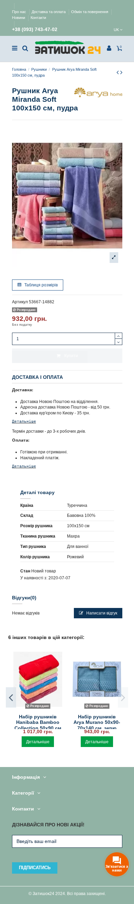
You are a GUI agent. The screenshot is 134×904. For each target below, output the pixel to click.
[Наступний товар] (121, 72)
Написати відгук (101, 613)
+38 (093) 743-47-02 (34, 29)
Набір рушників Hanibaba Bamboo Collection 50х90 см (37, 722)
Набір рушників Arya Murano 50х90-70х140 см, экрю (97, 722)
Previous (11, 697)
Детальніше (24, 421)
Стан (25, 571)
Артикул (20, 301)
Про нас (19, 12)
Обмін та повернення (90, 12)
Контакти (38, 18)
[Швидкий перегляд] (38, 709)
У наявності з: (33, 578)
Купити (71, 355)
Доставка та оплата (49, 12)
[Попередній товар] (118, 72)
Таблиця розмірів (40, 285)
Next (123, 697)
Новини (19, 18)
